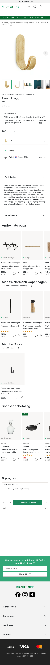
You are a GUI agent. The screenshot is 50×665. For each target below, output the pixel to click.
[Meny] (47, 7)
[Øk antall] (10, 502)
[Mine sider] (29, 7)
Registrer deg (42, 122)
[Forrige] (4, 53)
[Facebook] (17, 594)
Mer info (42, 157)
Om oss (7, 634)
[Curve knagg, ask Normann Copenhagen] (25, 53)
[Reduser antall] (3, 502)
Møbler (5, 22)
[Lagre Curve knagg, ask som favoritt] (45, 502)
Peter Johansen (8, 94)
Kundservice (9, 606)
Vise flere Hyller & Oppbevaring (16, 489)
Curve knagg (7, 25)
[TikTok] (32, 594)
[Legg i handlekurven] (18, 273)
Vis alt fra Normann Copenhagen (16, 286)
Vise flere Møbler (11, 484)
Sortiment (8, 615)
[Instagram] (25, 594)
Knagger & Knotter (38, 22)
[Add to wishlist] (14, 273)
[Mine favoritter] (35, 7)
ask (4, 508)
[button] (6, 106)
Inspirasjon (8, 625)
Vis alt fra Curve (9, 348)
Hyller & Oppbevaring (19, 22)
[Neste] (45, 53)
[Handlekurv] (41, 7)
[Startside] (10, 7)
